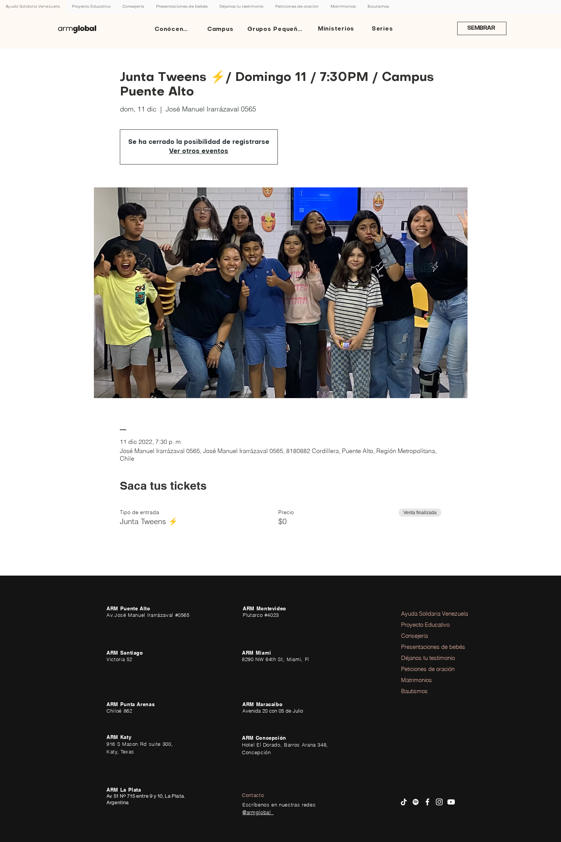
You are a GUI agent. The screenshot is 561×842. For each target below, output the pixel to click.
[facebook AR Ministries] (427, 802)
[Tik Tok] (403, 802)
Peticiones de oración (422, 669)
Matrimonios (416, 680)
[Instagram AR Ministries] (439, 802)
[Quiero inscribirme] (77, 29)
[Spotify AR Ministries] (415, 802)
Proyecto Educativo (422, 624)
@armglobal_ (258, 812)
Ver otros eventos (198, 151)
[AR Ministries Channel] (451, 802)
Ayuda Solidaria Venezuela (422, 613)
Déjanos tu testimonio (422, 657)
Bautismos (414, 691)
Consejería (414, 635)
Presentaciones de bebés (422, 646)
